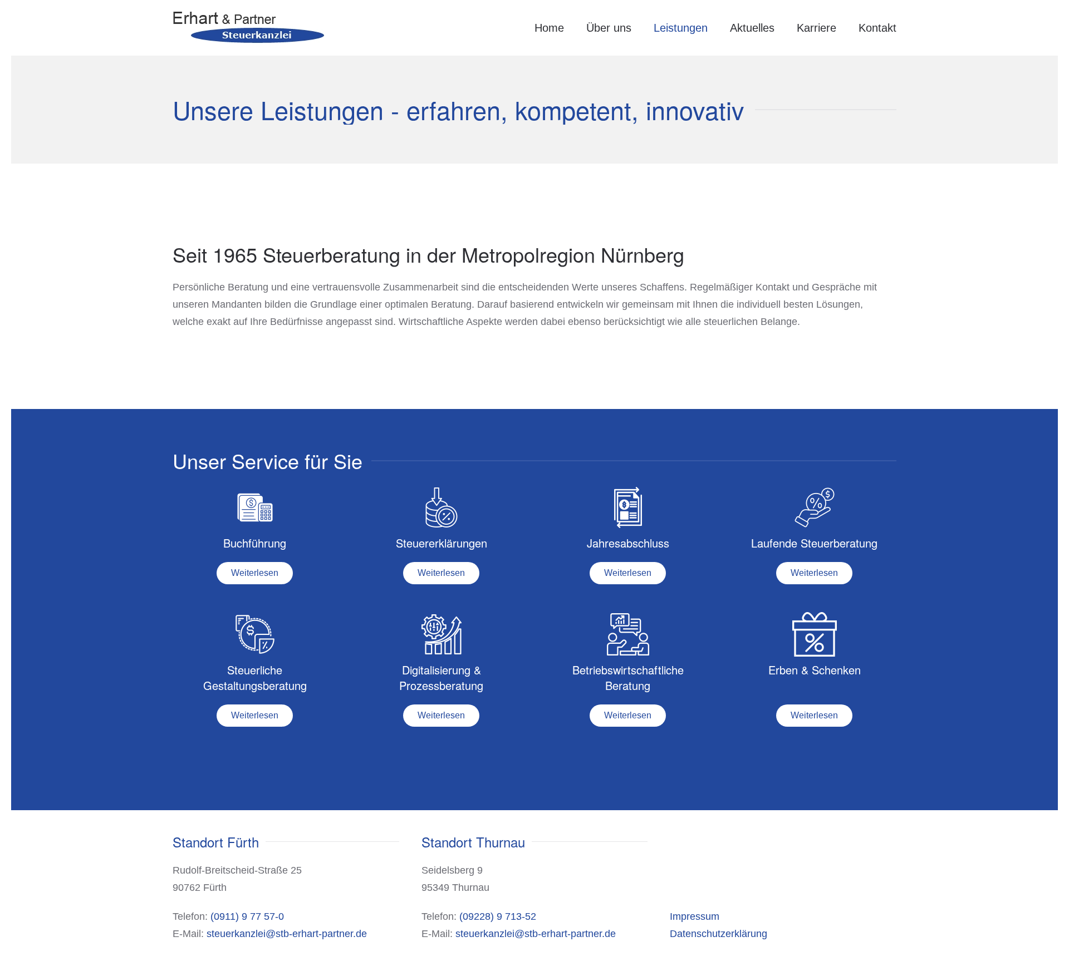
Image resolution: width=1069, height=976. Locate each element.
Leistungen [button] (681, 28)
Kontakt (877, 28)
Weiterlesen (254, 573)
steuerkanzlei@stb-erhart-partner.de (287, 933)
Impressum (694, 916)
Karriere (816, 28)
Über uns (608, 28)
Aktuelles (752, 28)
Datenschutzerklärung (718, 933)
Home (549, 28)
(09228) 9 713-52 (497, 916)
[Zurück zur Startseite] (249, 28)
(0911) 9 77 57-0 (247, 916)
